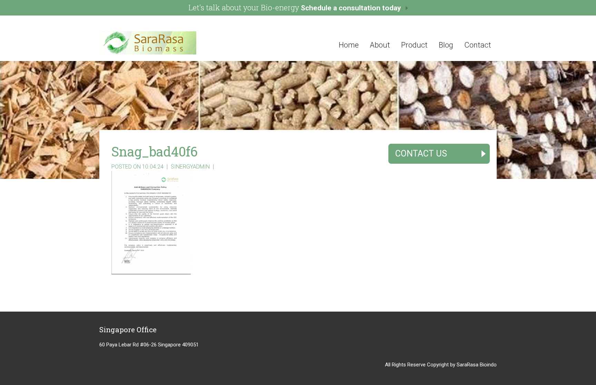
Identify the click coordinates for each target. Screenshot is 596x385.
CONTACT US (421, 154)
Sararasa (175, 43)
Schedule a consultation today (351, 8)
